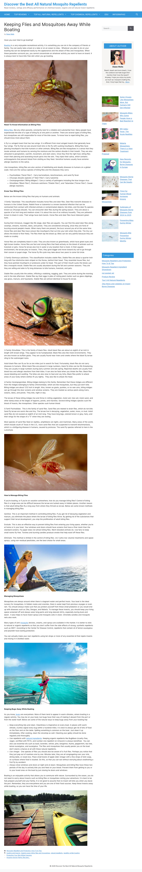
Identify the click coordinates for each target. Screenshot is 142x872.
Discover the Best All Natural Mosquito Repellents (45, 4)
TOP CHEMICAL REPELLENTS (84, 14)
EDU (106, 14)
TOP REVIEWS (20, 14)
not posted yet (108, 273)
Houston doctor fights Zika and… (18, 857)
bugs (18, 714)
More (127, 82)
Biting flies (8, 130)
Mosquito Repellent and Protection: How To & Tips (24, 851)
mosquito (24, 623)
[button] (137, 14)
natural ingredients (34, 738)
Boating (7, 45)
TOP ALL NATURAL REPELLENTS (49, 14)
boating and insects (13, 853)
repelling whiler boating (72, 853)
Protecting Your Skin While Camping (19, 855)
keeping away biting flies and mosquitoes (35, 853)
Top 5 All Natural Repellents (113, 280)
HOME (7, 14)
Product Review (108, 277)
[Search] (131, 28)
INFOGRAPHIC (118, 14)
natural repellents (57, 853)
